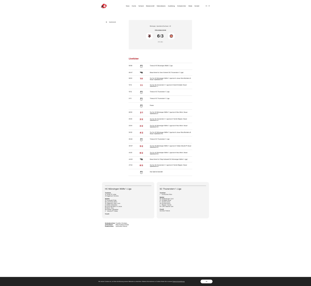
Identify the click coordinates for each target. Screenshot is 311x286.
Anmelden (187, 261)
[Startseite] (104, 6)
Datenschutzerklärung (178, 281)
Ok (206, 281)
